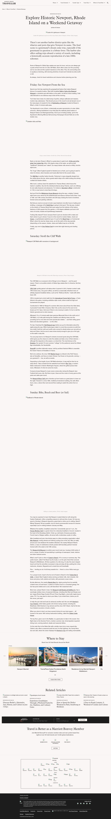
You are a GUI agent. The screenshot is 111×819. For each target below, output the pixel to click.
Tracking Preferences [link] (29, 814)
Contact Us (33, 811)
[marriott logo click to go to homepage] (9, 2)
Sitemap (21, 814)
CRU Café (33, 288)
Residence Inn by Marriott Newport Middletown (83, 670)
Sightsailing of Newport (59, 103)
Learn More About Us (24, 811)
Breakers (33, 343)
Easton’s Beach (53, 557)
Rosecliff (32, 348)
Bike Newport (34, 540)
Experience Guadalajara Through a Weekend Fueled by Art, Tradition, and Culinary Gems (41, 704)
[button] (55, 2)
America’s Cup (61, 630)
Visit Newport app (49, 325)
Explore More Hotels (55, 679)
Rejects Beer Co (53, 582)
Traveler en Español (24, 797)
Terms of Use (39, 811)
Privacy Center (47, 811)
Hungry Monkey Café (36, 531)
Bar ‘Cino (69, 363)
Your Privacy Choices (73, 811)
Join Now (55, 748)
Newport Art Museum (39, 550)
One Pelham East (47, 226)
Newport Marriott (23, 669)
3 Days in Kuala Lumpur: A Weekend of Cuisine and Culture (96, 703)
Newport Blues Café (39, 378)
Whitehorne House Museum (49, 193)
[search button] (108, 3)
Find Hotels (82, 720)
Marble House (55, 354)
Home (3, 9)
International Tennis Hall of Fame (65, 298)
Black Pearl (66, 219)
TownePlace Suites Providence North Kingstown (53, 670)
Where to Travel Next (11, 9)
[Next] (106, 655)
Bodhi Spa (50, 205)
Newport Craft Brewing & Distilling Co (64, 590)
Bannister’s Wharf (67, 188)
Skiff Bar (35, 176)
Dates (58, 718)
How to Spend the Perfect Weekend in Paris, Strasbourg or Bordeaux (68, 704)
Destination (36, 718)
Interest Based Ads (83, 811)
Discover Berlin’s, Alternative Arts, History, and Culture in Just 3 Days (15, 704)
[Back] (5, 655)
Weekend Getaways (21, 9)
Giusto (32, 219)
